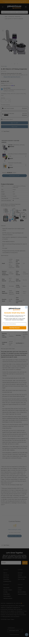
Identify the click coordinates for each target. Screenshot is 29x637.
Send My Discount (14, 327)
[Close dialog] (26, 307)
